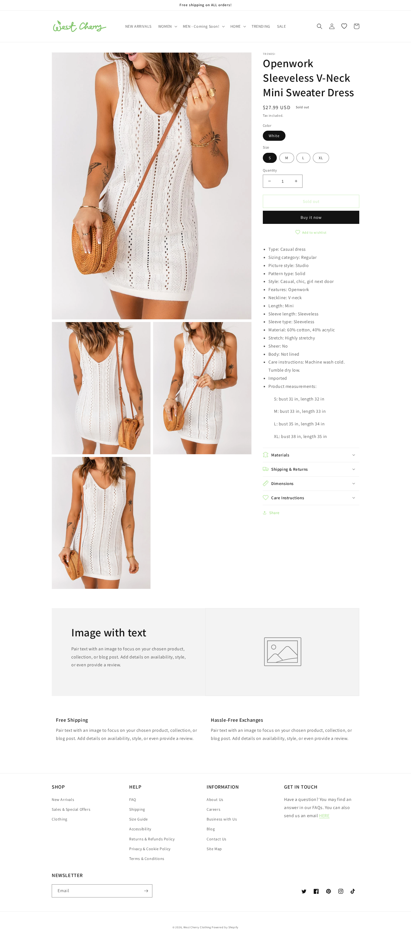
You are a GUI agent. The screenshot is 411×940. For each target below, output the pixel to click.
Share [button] (274, 512)
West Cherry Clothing (197, 927)
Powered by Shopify (225, 927)
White (274, 135)
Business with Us (222, 819)
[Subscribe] (146, 890)
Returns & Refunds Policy (151, 838)
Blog (211, 828)
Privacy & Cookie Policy (150, 848)
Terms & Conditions (146, 858)
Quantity (270, 170)
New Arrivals (63, 799)
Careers (213, 809)
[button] (167, 26)
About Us (215, 799)
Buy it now (311, 217)
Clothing (59, 819)
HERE (324, 816)
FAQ (132, 799)
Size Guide (138, 819)
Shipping (137, 809)
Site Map (214, 848)
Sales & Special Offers (71, 809)
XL (321, 157)
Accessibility (140, 828)
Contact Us (216, 838)
